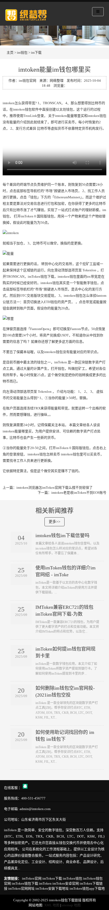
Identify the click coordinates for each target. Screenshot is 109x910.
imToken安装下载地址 (52, 888)
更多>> (54, 522)
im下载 (36, 52)
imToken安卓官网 (65, 883)
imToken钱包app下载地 (87, 888)
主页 (10, 52)
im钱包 (22, 52)
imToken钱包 (72, 878)
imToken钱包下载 (25, 883)
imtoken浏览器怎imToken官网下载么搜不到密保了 (54, 488)
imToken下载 (52, 878)
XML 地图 (52, 905)
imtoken (9, 103)
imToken (45, 883)
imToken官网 (32, 878)
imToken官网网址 (21, 888)
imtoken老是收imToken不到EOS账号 (78, 493)
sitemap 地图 (71, 905)
